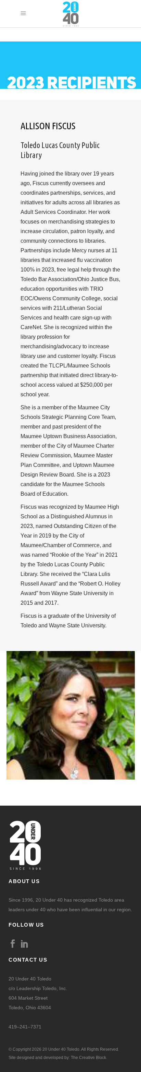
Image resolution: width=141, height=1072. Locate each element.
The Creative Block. (89, 1057)
